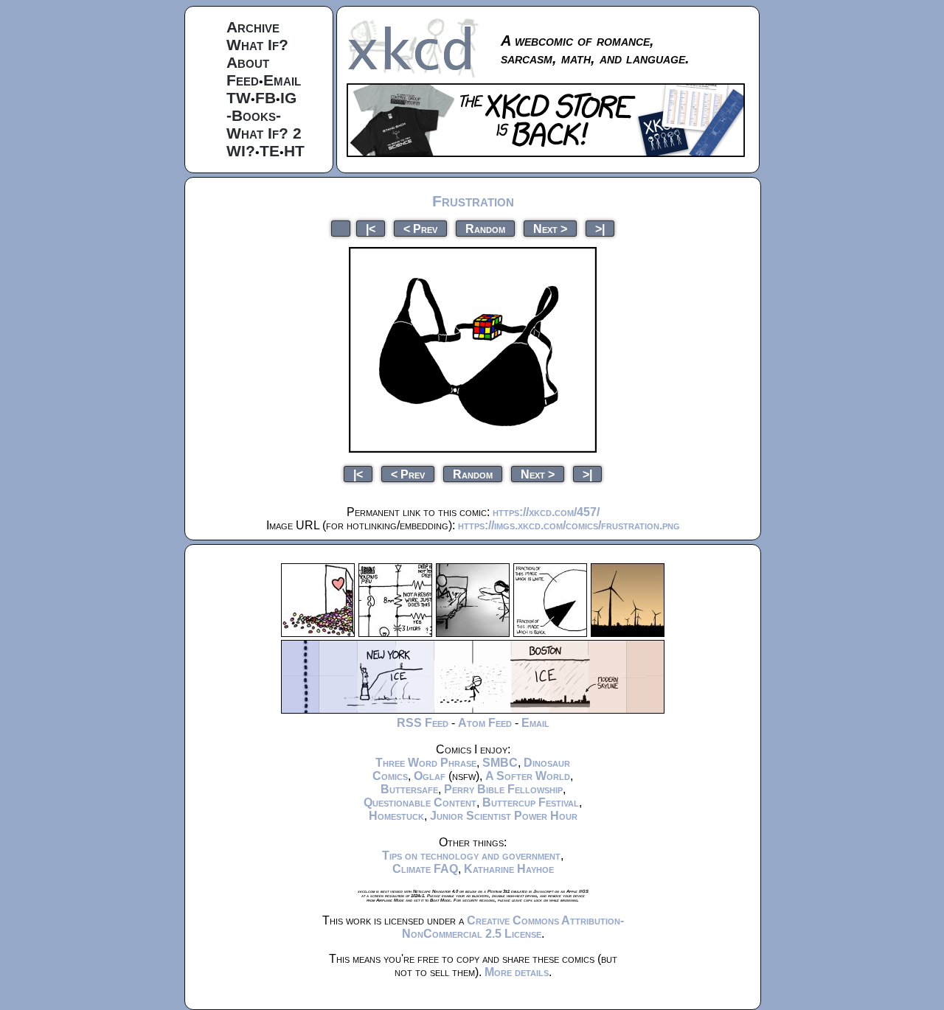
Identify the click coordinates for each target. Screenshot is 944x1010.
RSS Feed (422, 723)
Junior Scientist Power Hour (503, 815)
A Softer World (527, 776)
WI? (240, 150)
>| (600, 228)
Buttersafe (409, 789)
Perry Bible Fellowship (503, 789)
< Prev (420, 228)
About (247, 62)
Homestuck (396, 815)
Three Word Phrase (425, 762)
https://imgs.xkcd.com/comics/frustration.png (569, 525)
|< (370, 228)
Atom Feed (485, 723)
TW (238, 97)
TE (270, 150)
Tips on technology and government (471, 855)
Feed (242, 80)
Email (282, 80)
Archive (253, 26)
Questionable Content (420, 802)
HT (294, 150)
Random (485, 228)
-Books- (253, 115)
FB (265, 97)
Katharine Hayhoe (509, 869)
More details (517, 972)
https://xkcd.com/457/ (546, 512)
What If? (257, 44)
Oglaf (429, 776)
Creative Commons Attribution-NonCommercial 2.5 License (513, 927)
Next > (550, 228)
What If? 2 (264, 133)
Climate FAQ (425, 869)
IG (288, 97)
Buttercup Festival (530, 802)
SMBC (500, 762)
